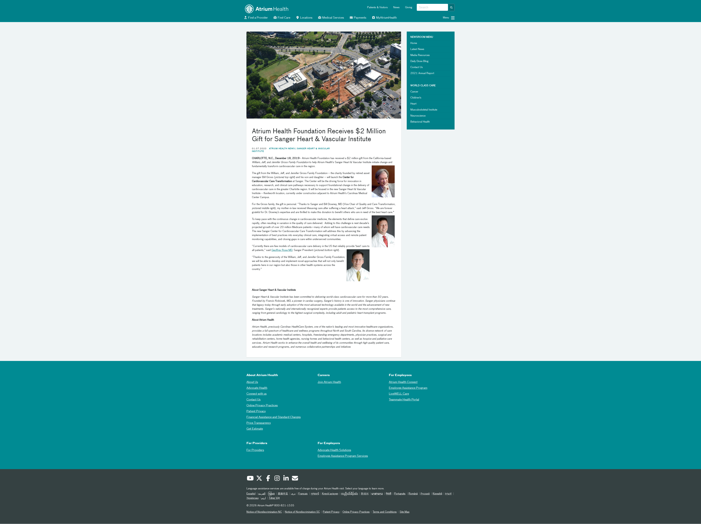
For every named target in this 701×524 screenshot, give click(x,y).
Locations (305, 17)
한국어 (365, 493)
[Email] (294, 478)
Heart (413, 104)
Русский (425, 493)
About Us (252, 382)
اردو (263, 498)
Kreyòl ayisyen (330, 493)
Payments (359, 17)
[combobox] (432, 7)
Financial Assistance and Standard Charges (273, 417)
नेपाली (388, 493)
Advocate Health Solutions (334, 450)
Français (303, 493)
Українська (252, 498)
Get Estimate (254, 429)
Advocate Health (256, 388)
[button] (451, 7)
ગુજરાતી (315, 493)
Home (413, 43)
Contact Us (416, 67)
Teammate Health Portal (404, 399)
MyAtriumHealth (386, 17)
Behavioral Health (420, 122)
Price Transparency (258, 423)
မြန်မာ (271, 493)
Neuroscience (418, 116)
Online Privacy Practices (262, 405)
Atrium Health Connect (403, 382)
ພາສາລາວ (377, 493)
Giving (408, 7)
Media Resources (420, 55)
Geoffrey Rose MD (281, 250)
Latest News (417, 49)
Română (413, 493)
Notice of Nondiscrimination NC (264, 512)
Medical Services (332, 17)
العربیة (261, 493)
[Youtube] (250, 478)
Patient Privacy (256, 411)
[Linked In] (286, 478)
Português (399, 493)
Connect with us (256, 393)
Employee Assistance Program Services (343, 456)
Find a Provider (257, 17)
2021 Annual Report (422, 73)
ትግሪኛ (448, 493)
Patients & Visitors (377, 7)
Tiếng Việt (274, 498)
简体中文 (283, 493)
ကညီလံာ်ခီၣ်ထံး (349, 493)
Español (250, 493)
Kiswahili (437, 493)
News (396, 7)
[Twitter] (259, 478)
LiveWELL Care (399, 393)
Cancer (414, 91)
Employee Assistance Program (408, 388)
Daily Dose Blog (419, 61)
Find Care (283, 17)
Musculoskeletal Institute (423, 110)
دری (293, 493)
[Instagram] (277, 478)
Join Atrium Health (329, 382)
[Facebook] (268, 478)
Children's (415, 97)
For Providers (255, 450)
